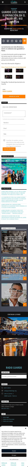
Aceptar (14, 451)
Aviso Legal (6, 417)
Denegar (14, 455)
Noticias (14, 10)
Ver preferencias (14, 459)
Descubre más (5, 408)
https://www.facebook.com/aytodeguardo (13, 67)
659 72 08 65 (7, 388)
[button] (25, 428)
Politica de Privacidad (8, 419)
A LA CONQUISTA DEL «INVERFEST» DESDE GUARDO (14, 344)
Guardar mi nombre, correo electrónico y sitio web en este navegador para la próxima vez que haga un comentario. (15, 140)
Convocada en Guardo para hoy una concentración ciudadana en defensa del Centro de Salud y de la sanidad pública (13, 217)
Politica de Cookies (8, 421)
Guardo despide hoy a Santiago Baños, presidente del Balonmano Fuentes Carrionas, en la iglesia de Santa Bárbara (14, 206)
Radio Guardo (17, 29)
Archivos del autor (14, 96)
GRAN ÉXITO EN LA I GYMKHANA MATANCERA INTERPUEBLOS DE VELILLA (14, 324)
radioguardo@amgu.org (10, 391)
